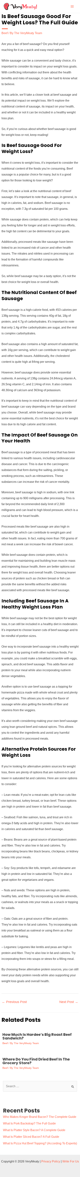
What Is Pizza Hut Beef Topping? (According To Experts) (40, 1143)
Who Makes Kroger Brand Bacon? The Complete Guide (39, 1116)
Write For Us (70, 1161)
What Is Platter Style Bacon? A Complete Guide (34, 1130)
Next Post (68, 1002)
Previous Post (14, 1002)
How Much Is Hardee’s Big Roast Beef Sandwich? (37, 1036)
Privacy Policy (50, 1161)
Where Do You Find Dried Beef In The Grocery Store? (36, 1061)
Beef (4, 33)
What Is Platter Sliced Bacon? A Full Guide (31, 1136)
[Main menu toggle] (72, 6)
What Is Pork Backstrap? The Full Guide (29, 1123)
